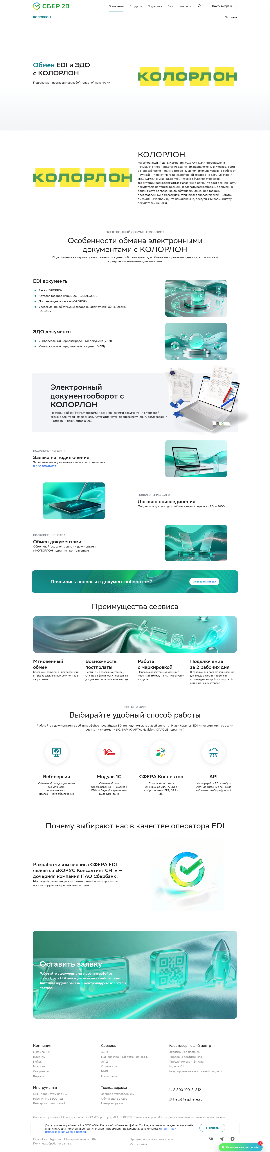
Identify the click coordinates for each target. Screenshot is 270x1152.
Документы (41, 1071)
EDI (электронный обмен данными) (125, 1057)
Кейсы (37, 1061)
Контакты (185, 6)
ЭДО (104, 1052)
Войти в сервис (222, 6)
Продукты (135, 6)
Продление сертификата (186, 1061)
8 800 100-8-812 (44, 466)
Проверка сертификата (185, 1057)
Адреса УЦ (176, 1066)
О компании (116, 6)
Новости (39, 1066)
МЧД (104, 1071)
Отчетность (109, 1066)
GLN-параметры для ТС (50, 1094)
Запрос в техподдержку (117, 1094)
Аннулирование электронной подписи (195, 1071)
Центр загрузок (112, 1103)
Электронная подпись (184, 1052)
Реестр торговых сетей (49, 1103)
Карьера (39, 1076)
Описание (231, 17)
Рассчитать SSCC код (48, 1098)
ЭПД (104, 1061)
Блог (171, 6)
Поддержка (155, 6)
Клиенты (39, 1057)
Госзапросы (109, 1076)
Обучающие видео (114, 1098)
